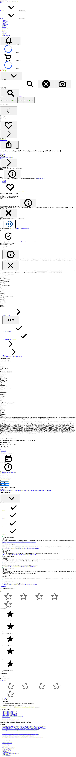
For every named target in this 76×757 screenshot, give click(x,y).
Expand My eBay (22, 18)
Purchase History (5, 24)
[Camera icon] (62, 84)
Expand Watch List (22, 10)
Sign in (4, 1)
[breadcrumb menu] (10, 320)
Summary (4, 20)
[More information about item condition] (10, 254)
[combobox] (11, 87)
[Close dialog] (8, 213)
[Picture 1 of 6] (3, 100)
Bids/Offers (4, 22)
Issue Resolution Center (6, 35)
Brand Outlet (13, 1)
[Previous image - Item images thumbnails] (8, 111)
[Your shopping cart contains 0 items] (8, 60)
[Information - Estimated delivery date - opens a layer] (28, 203)
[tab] (38, 242)
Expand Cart (18, 60)
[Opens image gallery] (0, 120)
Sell (1, 2)
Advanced (20, 96)
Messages (4, 33)
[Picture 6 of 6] (32, 100)
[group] (38, 117)
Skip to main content (3, 0)
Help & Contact (17, 1)
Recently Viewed (5, 21)
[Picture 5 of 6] (26, 100)
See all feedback (3, 586)
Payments (4, 29)
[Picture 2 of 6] (9, 100)
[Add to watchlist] (8, 125)
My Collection (4, 32)
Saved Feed (4, 27)
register (7, 1)
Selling (3, 26)
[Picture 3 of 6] (14, 100)
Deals (10, 1)
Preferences (4, 31)
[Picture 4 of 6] (20, 100)
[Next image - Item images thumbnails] (8, 134)
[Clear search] (46, 84)
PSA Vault (4, 34)
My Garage (4, 30)
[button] (9, 93)
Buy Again (4, 25)
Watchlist (3, 23)
